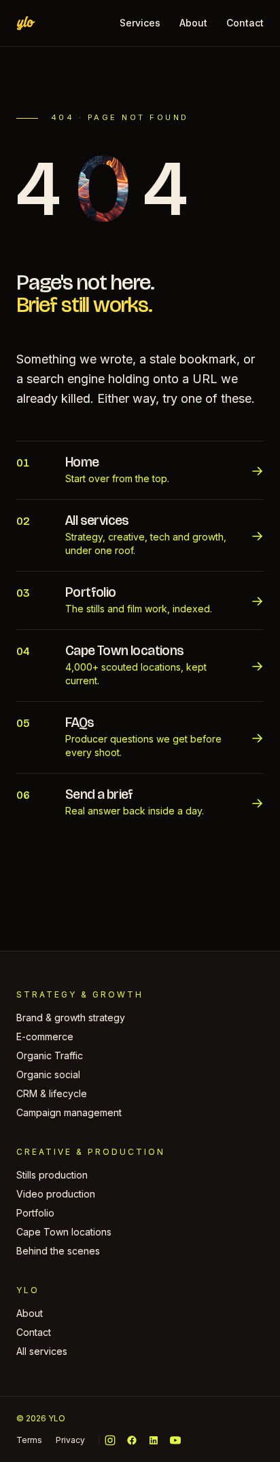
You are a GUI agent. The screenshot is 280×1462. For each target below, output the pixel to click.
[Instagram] (110, 1440)
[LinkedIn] (153, 1440)
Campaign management (69, 1112)
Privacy (70, 1440)
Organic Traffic (49, 1055)
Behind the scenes (58, 1251)
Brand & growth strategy (70, 1017)
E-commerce (44, 1036)
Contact (245, 22)
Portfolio (35, 1213)
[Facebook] (131, 1440)
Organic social (48, 1074)
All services (41, 1351)
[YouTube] (175, 1440)
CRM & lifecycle (51, 1093)
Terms (29, 1440)
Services (140, 22)
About (193, 22)
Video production (55, 1194)
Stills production (52, 1175)
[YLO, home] (25, 23)
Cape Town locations (63, 1232)
